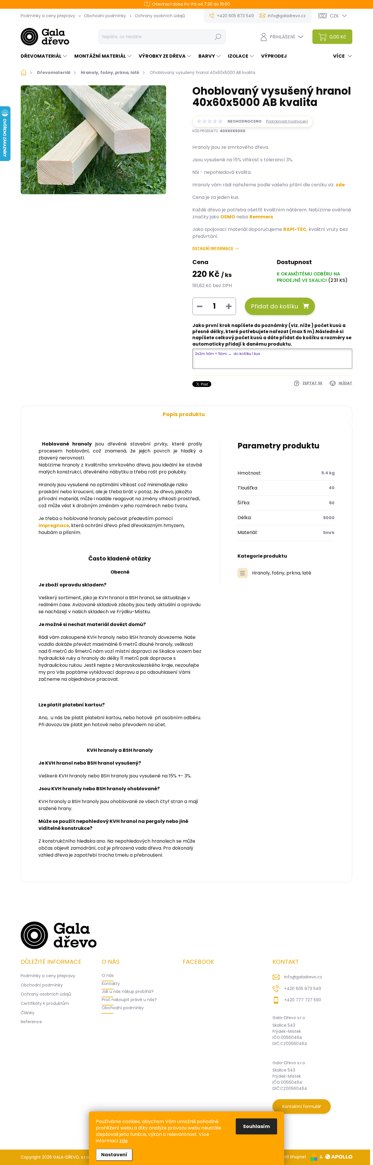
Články (27, 1013)
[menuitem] (44, 56)
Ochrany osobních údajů (160, 16)
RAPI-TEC (295, 229)
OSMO (227, 216)
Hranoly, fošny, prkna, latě (281, 573)
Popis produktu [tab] (184, 414)
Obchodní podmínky (105, 16)
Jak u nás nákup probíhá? (128, 991)
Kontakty (111, 984)
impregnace (53, 525)
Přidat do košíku (274, 306)
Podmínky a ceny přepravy (48, 16)
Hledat (217, 37)
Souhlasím (256, 1126)
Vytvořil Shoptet (290, 1157)
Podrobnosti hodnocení (287, 121)
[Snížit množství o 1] (200, 306)
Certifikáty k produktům (45, 1003)
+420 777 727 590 (302, 1000)
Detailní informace (212, 248)
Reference (31, 1022)
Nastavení (114, 1154)
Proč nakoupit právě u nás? (129, 1000)
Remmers (261, 216)
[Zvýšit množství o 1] (229, 306)
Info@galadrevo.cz (303, 977)
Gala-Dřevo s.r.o (288, 1018)
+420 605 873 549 (302, 988)
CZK (334, 16)
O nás (108, 975)
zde (123, 1140)
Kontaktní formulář (301, 1106)
